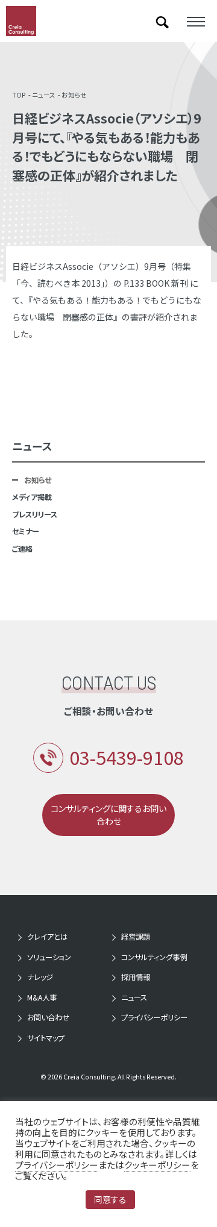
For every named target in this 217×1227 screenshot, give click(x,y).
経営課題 (135, 936)
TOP (19, 94)
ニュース (43, 94)
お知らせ (74, 94)
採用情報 (135, 977)
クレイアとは (47, 936)
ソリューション (49, 957)
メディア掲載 (32, 497)
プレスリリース (34, 514)
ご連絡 (22, 548)
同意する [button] (110, 1199)
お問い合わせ (48, 1017)
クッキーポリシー (157, 1164)
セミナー (25, 531)
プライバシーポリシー (154, 1017)
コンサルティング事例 (154, 957)
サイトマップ (45, 1037)
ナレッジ (40, 977)
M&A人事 (42, 997)
